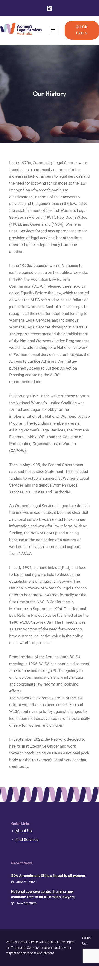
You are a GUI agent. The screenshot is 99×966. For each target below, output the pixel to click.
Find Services (27, 839)
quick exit (81, 30)
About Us (24, 830)
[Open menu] (53, 30)
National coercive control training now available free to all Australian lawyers (43, 894)
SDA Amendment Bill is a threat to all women (48, 876)
